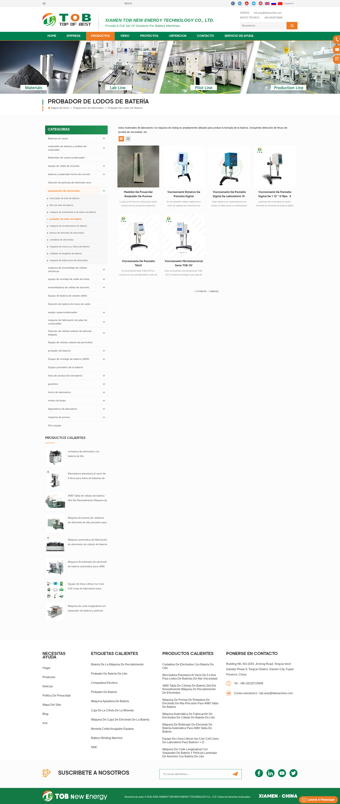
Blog (45, 713)
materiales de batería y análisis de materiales (67, 148)
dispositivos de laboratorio (62, 408)
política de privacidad (56, 695)
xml (44, 723)
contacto (205, 36)
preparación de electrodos (88, 107)
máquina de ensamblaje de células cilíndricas (67, 269)
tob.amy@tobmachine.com (268, 12)
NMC (94, 747)
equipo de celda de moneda (63, 165)
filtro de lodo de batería (61, 205)
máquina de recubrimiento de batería (68, 226)
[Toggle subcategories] (104, 138)
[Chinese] (280, 3)
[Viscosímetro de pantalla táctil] (138, 236)
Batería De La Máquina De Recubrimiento (117, 664)
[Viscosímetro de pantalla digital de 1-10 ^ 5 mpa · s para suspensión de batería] (275, 166)
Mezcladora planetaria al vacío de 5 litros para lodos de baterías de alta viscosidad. (87, 476)
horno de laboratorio (59, 392)
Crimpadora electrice (104, 682)
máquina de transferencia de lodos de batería (73, 212)
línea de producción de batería (65, 375)
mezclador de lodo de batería (64, 198)
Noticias (47, 686)
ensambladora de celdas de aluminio (68, 287)
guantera (53, 383)
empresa (73, 36)
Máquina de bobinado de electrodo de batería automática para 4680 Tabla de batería (87, 564)
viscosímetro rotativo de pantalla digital (183, 194)
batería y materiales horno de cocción (69, 174)
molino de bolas (57, 400)
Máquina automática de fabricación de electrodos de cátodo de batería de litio (87, 542)
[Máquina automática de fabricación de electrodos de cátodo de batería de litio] (55, 545)
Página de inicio (60, 107)
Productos (100, 36)
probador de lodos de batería (125, 107)
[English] (267, 3)
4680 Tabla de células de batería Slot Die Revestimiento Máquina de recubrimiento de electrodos (87, 498)
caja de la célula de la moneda (112, 710)
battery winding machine (107, 737)
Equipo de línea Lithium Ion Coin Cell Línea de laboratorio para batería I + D (86, 586)
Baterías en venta (58, 138)
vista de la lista (128, 138)
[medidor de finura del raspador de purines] (138, 166)
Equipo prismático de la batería (65, 367)
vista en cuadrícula (121, 138)
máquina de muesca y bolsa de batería (69, 246)
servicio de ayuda (239, 36)
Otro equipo (54, 425)
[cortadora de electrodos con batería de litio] (55, 457)
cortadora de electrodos (62, 239)
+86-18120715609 (273, 17)
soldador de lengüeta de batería (66, 253)
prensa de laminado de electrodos (67, 232)
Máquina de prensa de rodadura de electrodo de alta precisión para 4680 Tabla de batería (87, 520)
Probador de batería (104, 691)
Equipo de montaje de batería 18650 (68, 359)
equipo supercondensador (62, 312)
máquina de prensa (59, 417)
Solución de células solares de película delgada (69, 333)
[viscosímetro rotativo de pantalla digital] (184, 166)
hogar (46, 667)
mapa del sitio (51, 704)
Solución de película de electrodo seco (69, 182)
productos (48, 677)
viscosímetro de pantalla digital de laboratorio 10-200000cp (229, 195)
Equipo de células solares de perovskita (70, 342)
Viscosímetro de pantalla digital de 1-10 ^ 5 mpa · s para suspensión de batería (275, 195)
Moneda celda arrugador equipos (112, 728)
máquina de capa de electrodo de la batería (120, 719)
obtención (177, 36)
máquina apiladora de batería (110, 701)
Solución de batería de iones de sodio (69, 304)
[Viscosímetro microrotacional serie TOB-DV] (184, 236)
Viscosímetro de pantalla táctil (138, 263)
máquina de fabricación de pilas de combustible (67, 322)
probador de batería (59, 350)
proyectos (149, 36)
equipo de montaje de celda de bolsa (68, 279)
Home (51, 36)
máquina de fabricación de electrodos (69, 260)
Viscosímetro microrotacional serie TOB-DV (184, 263)
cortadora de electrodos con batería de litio (83, 453)
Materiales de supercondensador (66, 157)
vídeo (124, 36)
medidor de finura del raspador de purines (138, 194)
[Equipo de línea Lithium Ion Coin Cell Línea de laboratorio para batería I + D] (55, 589)
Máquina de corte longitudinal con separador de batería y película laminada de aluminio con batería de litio (87, 609)
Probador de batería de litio (109, 673)
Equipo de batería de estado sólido (67, 295)
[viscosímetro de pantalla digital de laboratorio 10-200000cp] (229, 166)
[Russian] (273, 3)
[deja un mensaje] (318, 800)
